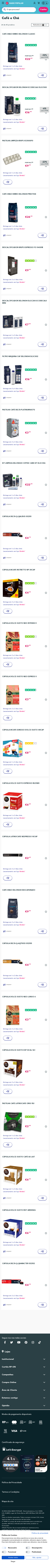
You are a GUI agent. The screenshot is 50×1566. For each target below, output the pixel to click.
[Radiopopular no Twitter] (11, 1343)
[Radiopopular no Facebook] (5, 1343)
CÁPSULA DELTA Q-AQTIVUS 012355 (17, 943)
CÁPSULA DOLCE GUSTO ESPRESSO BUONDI (20, 783)
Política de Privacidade (12, 1483)
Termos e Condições (10, 1492)
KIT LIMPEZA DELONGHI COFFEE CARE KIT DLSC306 (23, 463)
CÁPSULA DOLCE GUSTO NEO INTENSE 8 (19, 623)
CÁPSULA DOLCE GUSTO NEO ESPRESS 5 (19, 677)
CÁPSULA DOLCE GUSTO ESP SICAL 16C (18, 1050)
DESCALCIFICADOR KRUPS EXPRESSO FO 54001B (22, 247)
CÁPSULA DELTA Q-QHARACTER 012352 (18, 1263)
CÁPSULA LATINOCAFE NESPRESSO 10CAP (19, 837)
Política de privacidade (40, 1533)
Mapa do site (7, 1501)
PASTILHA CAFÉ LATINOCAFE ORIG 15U (18, 1103)
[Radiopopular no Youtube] (18, 1343)
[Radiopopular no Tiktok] (39, 1343)
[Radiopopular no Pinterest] (26, 1343)
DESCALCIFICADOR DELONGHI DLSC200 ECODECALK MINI (24, 302)
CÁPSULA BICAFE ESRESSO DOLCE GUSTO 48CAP (23, 730)
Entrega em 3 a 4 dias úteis (13, 388)
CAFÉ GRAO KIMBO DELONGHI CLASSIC (18, 34)
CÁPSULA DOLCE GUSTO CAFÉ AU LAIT (18, 1157)
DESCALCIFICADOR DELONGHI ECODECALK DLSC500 (24, 87)
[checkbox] (4, 1548)
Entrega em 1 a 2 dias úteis (12, 66)
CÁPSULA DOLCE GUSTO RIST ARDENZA (19, 1210)
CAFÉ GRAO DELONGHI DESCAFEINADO (18, 890)
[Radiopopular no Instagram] (33, 1343)
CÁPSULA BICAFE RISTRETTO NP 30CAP (18, 570)
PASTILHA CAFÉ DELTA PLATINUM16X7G (18, 410)
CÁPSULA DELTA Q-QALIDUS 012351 (16, 516)
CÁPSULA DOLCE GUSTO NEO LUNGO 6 (19, 997)
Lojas (7, 1352)
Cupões (43, 9)
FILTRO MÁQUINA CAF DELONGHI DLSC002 (20, 356)
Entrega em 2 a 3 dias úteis (13, 279)
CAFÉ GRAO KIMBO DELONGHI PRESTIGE (19, 194)
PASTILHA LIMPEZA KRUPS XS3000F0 (17, 141)
